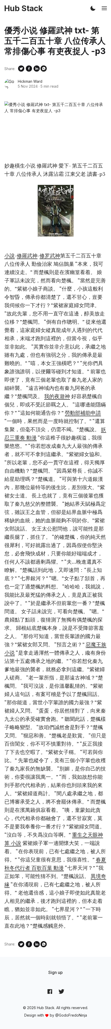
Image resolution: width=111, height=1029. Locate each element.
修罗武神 (49, 255)
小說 (9, 255)
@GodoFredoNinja (71, 1015)
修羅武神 (27, 255)
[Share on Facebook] (29, 68)
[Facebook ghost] (50, 991)
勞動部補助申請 (83, 412)
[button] (93, 8)
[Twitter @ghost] (61, 991)
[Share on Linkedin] (37, 68)
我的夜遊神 (57, 396)
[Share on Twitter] (21, 68)
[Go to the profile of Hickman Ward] (9, 84)
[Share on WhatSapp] (44, 68)
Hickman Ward (30, 81)
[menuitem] (55, 972)
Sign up (55, 972)
